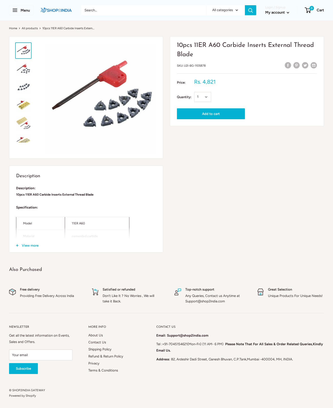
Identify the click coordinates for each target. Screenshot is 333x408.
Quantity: (184, 97)
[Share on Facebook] (288, 65)
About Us (95, 335)
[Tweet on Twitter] (305, 65)
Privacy (93, 363)
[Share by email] (314, 65)
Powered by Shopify (22, 395)
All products (30, 28)
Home (13, 28)
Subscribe (23, 369)
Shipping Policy (99, 349)
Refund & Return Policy (105, 356)
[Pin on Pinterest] (296, 65)
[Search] (250, 10)
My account (275, 12)
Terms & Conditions (103, 370)
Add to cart (211, 114)
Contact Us (97, 342)
